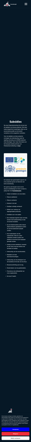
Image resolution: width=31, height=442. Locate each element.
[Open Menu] (26, 4)
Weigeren (15, 434)
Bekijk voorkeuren (15, 438)
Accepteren (15, 429)
